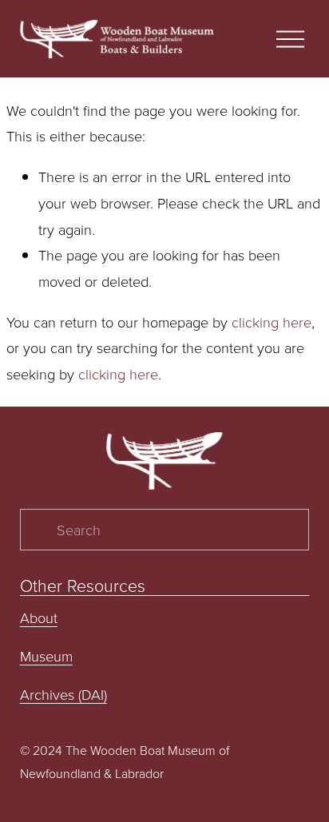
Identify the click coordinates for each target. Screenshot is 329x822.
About (38, 617)
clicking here (271, 322)
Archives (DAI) (63, 694)
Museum (46, 655)
